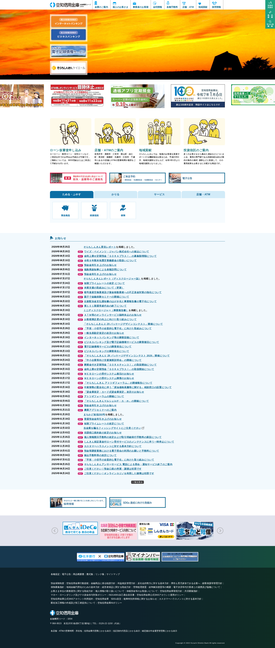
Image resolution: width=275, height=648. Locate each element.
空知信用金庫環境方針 (171, 591)
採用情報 (216, 7)
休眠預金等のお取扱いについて (142, 591)
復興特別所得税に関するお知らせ (140, 599)
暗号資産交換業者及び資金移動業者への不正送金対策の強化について (123, 292)
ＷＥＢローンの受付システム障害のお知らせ (109, 378)
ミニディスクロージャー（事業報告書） (106, 310)
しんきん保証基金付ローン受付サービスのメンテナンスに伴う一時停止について (129, 441)
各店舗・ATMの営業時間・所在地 (66, 631)
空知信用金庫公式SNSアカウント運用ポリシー (160, 595)
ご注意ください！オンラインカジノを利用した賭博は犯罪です (119, 473)
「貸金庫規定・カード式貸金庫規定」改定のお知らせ (114, 392)
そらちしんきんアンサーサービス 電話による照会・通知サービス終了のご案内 (128, 464)
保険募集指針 (57, 587)
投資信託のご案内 (196, 150)
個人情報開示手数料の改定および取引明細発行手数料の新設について (123, 437)
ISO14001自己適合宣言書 (121, 595)
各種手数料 (172, 7)
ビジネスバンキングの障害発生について (106, 351)
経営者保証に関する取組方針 (116, 587)
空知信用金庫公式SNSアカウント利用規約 (72, 599)
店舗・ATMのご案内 (109, 150)
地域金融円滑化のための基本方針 (83, 587)
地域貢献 (202, 7)
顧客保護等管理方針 (212, 583)
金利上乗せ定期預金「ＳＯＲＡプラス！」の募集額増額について (120, 256)
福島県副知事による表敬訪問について (105, 269)
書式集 (89, 574)
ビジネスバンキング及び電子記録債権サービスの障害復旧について (121, 342)
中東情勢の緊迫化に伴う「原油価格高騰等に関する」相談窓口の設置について (128, 387)
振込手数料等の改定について (100, 455)
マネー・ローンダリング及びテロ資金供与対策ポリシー (78, 595)
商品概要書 (78, 574)
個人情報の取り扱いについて (109, 591)
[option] (137, 40)
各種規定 (55, 574)
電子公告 (66, 574)
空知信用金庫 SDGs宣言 (108, 599)
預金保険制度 (57, 583)
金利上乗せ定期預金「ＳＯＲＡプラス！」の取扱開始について (119, 369)
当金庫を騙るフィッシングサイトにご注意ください (112, 428)
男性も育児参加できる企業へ (185, 583)
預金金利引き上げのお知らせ (100, 265)
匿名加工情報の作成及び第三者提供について (73, 603)
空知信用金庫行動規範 (77, 583)
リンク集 (99, 574)
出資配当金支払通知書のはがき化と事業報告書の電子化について (120, 301)
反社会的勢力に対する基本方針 (153, 583)
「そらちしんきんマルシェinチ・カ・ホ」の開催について (116, 401)
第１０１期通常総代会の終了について (105, 305)
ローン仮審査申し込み (65, 150)
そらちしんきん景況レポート (100, 247)
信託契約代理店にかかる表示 (126, 631)
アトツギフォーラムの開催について (104, 396)
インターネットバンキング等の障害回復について (111, 337)
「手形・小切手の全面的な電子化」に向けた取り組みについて (119, 459)
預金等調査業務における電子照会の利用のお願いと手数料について (121, 450)
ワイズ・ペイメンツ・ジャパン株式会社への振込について (116, 251)
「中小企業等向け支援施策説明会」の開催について (113, 360)
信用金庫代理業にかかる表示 (97, 631)
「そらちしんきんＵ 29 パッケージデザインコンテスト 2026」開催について (127, 355)
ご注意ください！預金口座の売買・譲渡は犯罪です (113, 468)
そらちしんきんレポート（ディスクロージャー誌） (112, 278)
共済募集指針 (191, 591)
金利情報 (157, 7)
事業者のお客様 (140, 7)
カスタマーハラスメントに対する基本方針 (180, 599)
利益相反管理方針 (126, 583)
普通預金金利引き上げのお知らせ (103, 419)
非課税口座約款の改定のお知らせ (103, 432)
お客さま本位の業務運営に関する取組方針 (72, 591)
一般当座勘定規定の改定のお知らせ (104, 333)
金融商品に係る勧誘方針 (103, 583)
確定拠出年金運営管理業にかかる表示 (159, 631)
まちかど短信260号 (94, 414)
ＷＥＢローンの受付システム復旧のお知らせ (109, 373)
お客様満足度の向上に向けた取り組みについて (110, 319)
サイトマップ (113, 574)
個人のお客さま (120, 7)
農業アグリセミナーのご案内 (100, 410)
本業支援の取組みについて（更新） (104, 287)
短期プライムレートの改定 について (104, 283)
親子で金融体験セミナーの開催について (106, 296)
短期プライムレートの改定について (104, 423)
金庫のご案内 (101, 7)
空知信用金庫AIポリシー (110, 603)
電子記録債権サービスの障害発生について (108, 346)
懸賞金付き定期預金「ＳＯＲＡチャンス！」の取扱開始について (120, 364)
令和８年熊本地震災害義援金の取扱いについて (110, 260)
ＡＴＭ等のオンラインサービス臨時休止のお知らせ (113, 314)
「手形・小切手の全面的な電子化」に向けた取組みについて (118, 328)
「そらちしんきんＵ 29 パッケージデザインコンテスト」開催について (123, 324)
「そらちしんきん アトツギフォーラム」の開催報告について (118, 382)
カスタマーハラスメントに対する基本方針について (113, 446)
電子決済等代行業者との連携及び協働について (196, 587)
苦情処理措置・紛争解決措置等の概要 (152, 587)
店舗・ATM (188, 7)
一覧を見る (137, 482)
